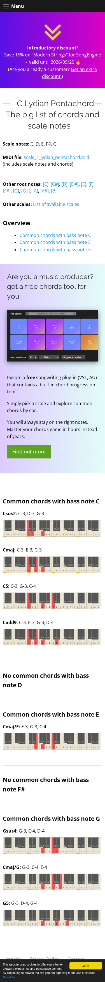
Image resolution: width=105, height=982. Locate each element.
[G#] (25, 191)
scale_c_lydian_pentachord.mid (56, 157)
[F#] (7, 191)
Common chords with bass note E (55, 242)
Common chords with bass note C (55, 235)
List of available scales (56, 204)
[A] (35, 191)
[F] (91, 184)
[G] (16, 191)
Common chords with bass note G (56, 249)
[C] (45, 184)
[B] (54, 191)
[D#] (74, 184)
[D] (64, 184)
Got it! (86, 966)
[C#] (55, 184)
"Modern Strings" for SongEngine (66, 55)
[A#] (44, 191)
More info (9, 977)
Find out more (29, 451)
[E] (83, 184)
